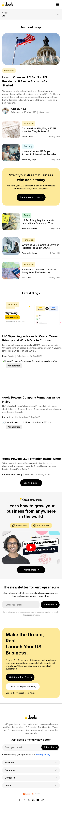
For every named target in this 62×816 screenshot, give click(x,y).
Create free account (30, 197)
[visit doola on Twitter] (28, 800)
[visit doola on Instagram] (24, 800)
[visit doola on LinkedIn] (33, 800)
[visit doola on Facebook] (19, 800)
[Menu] (58, 4)
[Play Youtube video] (31, 547)
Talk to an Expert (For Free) (22, 686)
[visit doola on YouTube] (37, 800)
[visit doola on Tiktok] (42, 800)
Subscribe (49, 604)
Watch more (30, 569)
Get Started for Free (19, 677)
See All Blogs (30, 483)
